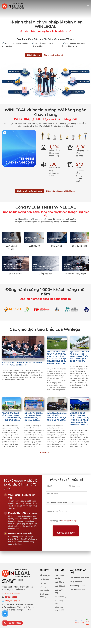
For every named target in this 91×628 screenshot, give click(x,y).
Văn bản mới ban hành (79, 578)
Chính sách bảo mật (68, 521)
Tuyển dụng (44, 579)
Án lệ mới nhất (76, 582)
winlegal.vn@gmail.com (15, 593)
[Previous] (5, 311)
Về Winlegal (45, 575)
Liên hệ (43, 583)
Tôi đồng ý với (63, 521)
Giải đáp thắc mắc (77, 589)
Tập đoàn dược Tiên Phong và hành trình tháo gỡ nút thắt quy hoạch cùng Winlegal (79, 356)
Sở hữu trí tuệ (60, 596)
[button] (88, 6)
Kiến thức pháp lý (77, 586)
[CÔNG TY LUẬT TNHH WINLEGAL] (13, 6)
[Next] (86, 311)
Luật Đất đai (60, 586)
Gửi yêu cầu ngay (65, 533)
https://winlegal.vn (12, 601)
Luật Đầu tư (59, 582)
